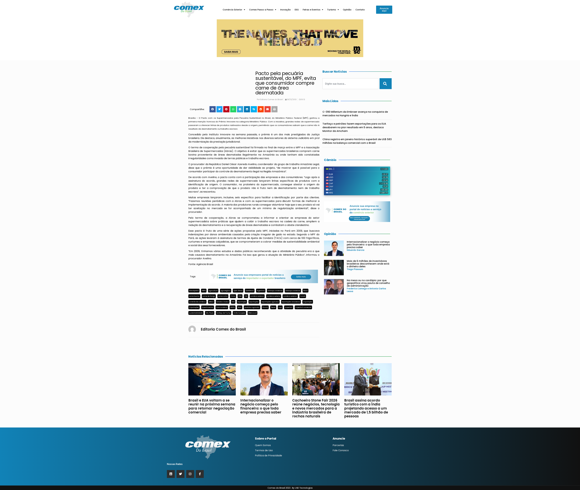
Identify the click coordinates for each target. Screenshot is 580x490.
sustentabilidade (196, 313)
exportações (254, 302)
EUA (233, 302)
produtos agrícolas (252, 307)
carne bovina (194, 296)
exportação (242, 302)
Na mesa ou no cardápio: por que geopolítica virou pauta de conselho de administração (368, 283)
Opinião (347, 9)
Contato (360, 9)
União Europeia (239, 313)
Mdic (240, 307)
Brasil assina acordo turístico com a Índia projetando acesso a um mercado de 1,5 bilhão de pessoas (366, 408)
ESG (297, 9)
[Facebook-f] (200, 474)
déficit (211, 302)
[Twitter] (180, 474)
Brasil (305, 290)
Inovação (285, 9)
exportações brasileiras (291, 302)
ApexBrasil (250, 290)
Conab (302, 296)
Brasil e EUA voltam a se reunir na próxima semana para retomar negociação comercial (211, 406)
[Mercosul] (252, 313)
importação (307, 302)
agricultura (213, 290)
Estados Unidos (223, 302)
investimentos (207, 307)
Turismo (331, 9)
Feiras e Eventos (311, 9)
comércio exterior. (290, 296)
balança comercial (275, 290)
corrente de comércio (197, 302)
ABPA (204, 290)
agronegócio (225, 290)
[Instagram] (190, 474)
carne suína (223, 296)
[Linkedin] (171, 474)
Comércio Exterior (232, 9)
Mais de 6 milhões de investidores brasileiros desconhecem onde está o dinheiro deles (368, 263)
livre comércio (221, 307)
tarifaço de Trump (223, 313)
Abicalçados (194, 290)
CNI (246, 296)
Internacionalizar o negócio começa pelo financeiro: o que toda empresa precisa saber (368, 244)
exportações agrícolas (270, 302)
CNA (240, 296)
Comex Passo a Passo (261, 9)
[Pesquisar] (386, 83)
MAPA (232, 307)
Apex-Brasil (238, 290)
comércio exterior (257, 296)
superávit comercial (303, 307)
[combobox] (350, 83)
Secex (273, 307)
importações (194, 307)
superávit (288, 307)
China (233, 296)
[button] (212, 109)
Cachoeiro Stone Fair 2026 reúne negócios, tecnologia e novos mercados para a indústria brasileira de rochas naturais (316, 408)
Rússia (265, 307)
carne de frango (209, 296)
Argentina (261, 290)
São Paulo (210, 313)
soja (280, 307)
